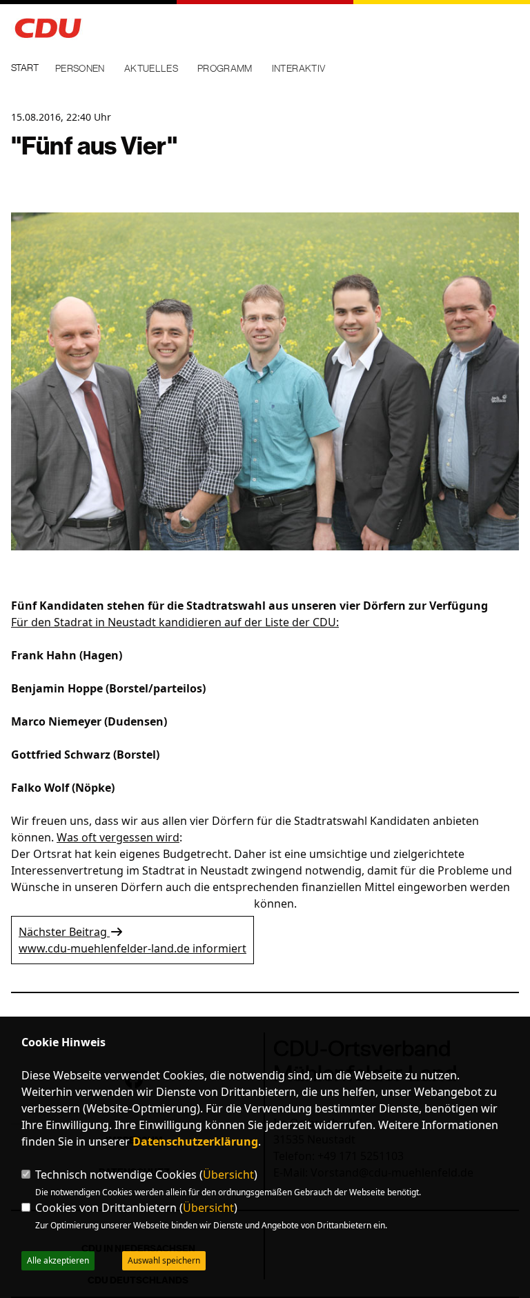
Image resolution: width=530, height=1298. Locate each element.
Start (25, 67)
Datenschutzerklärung (195, 1141)
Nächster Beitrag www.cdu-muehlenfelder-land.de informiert (132, 940)
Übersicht (228, 1174)
